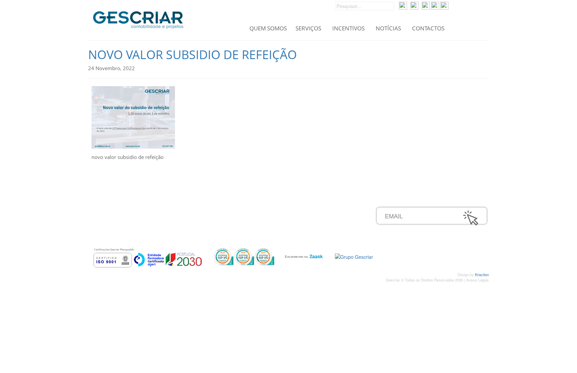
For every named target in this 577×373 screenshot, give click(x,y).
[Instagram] (435, 5)
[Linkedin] (444, 5)
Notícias (388, 28)
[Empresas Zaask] (303, 255)
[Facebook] (426, 5)
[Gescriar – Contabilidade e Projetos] (138, 18)
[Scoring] (243, 256)
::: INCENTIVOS (126, 224)
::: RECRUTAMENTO (265, 216)
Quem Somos (268, 28)
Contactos (428, 28)
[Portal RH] (403, 5)
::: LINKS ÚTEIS (259, 231)
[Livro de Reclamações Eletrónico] (354, 255)
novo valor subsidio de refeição (192, 54)
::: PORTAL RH (259, 209)
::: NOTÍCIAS (122, 231)
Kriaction (482, 274)
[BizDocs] (414, 5)
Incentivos (348, 28)
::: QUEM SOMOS (128, 209)
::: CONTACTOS (126, 238)
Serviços (308, 28)
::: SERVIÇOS (123, 216)
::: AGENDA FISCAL (264, 238)
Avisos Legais (477, 280)
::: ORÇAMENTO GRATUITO (274, 224)
